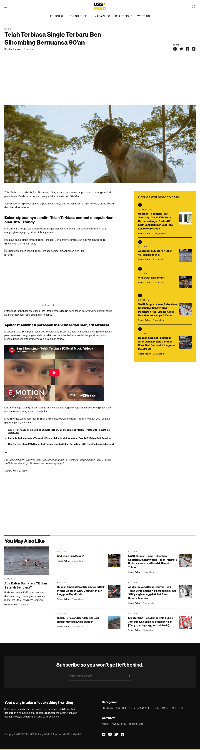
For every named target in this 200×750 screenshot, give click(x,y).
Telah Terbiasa (45, 239)
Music (7, 29)
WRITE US (143, 16)
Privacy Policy (118, 723)
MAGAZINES (102, 16)
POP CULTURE (78, 16)
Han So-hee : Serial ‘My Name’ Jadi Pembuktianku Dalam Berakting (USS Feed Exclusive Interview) (61, 444)
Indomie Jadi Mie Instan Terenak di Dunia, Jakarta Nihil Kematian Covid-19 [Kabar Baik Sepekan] (60, 438)
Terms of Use (136, 723)
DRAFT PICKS (123, 16)
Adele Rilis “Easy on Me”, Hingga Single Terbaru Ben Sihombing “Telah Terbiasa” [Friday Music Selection (59, 431)
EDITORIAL (57, 16)
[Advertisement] (100, 82)
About (105, 723)
